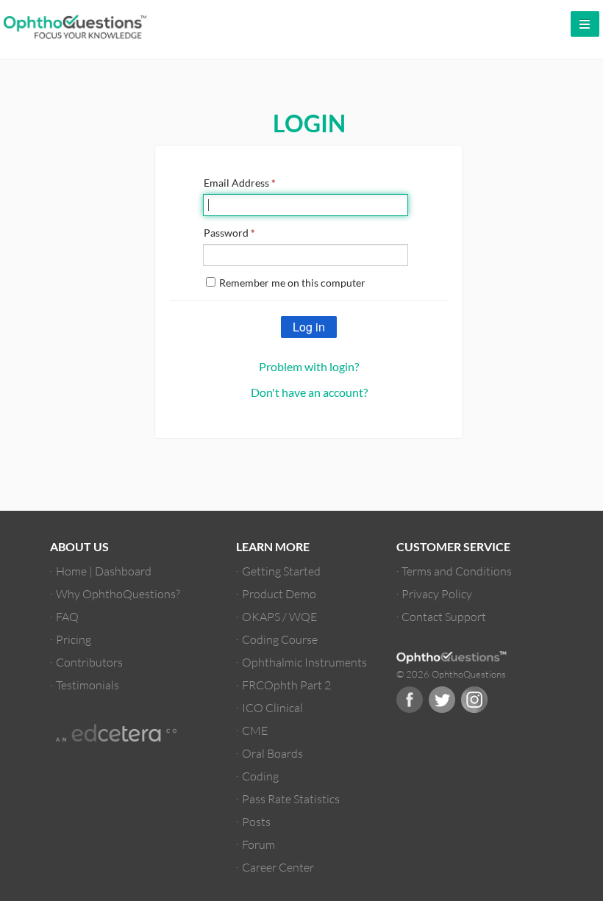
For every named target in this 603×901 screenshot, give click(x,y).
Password (229, 232)
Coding (260, 776)
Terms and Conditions (457, 571)
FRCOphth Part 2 (286, 685)
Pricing (73, 639)
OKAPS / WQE (279, 616)
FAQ (67, 616)
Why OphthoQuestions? (118, 593)
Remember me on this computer (292, 282)
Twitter (442, 699)
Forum (258, 844)
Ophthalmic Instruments (304, 662)
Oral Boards (272, 753)
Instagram (474, 699)
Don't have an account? (309, 392)
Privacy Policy (437, 593)
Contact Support (444, 616)
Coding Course (280, 639)
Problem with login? (309, 366)
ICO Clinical (272, 707)
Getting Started (281, 571)
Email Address (240, 182)
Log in (309, 326)
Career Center (278, 867)
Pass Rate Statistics (291, 798)
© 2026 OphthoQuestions (451, 674)
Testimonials (87, 685)
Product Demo (279, 593)
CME (255, 730)
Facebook (409, 699)
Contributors (89, 662)
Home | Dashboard (103, 571)
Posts (256, 821)
